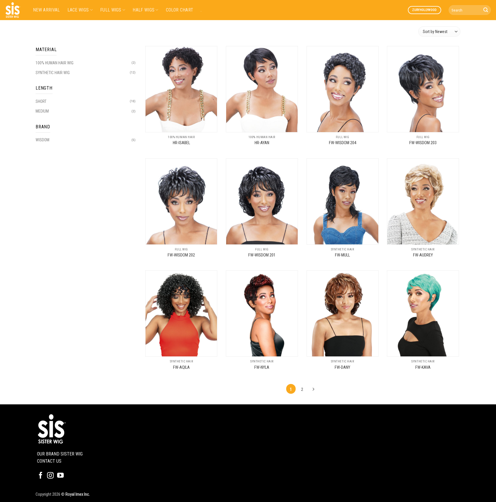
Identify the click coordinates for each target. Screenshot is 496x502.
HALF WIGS (143, 10)
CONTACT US (49, 461)
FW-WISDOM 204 (342, 142)
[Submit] (486, 10)
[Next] (313, 389)
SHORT (41, 101)
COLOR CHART (179, 10)
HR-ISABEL (181, 142)
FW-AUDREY (423, 255)
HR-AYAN (262, 142)
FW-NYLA (261, 367)
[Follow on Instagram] (50, 476)
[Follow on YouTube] (60, 476)
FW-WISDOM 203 (423, 142)
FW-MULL (342, 255)
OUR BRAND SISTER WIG (60, 454)
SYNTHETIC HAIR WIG (53, 72)
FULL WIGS (110, 10)
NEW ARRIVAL (46, 10)
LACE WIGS (78, 10)
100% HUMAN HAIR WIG (54, 63)
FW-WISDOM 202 (181, 255)
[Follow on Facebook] (40, 476)
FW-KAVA (423, 367)
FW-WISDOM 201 (262, 255)
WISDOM (42, 140)
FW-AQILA (181, 367)
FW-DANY (342, 367)
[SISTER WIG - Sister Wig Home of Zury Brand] (14, 10)
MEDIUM (42, 111)
